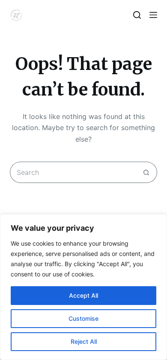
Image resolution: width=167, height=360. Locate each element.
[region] (83, 287)
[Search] (137, 15)
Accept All (83, 295)
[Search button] (146, 172)
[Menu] (153, 15)
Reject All (84, 341)
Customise (83, 318)
